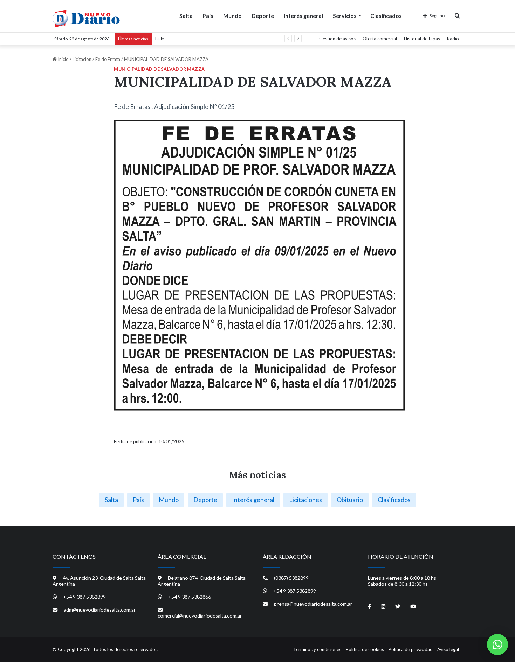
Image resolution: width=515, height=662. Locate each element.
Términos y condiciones (317, 649)
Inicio (63, 59)
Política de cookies (365, 649)
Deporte (263, 15)
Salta (186, 15)
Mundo (232, 15)
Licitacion (82, 59)
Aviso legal (448, 649)
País (207, 15)
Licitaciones (305, 499)
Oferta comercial (380, 38)
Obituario (350, 499)
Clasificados (386, 15)
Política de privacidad (411, 649)
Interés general (303, 15)
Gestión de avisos (337, 38)
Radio (453, 38)
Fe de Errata (107, 59)
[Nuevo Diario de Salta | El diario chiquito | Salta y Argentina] (86, 18)
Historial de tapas (422, 38)
